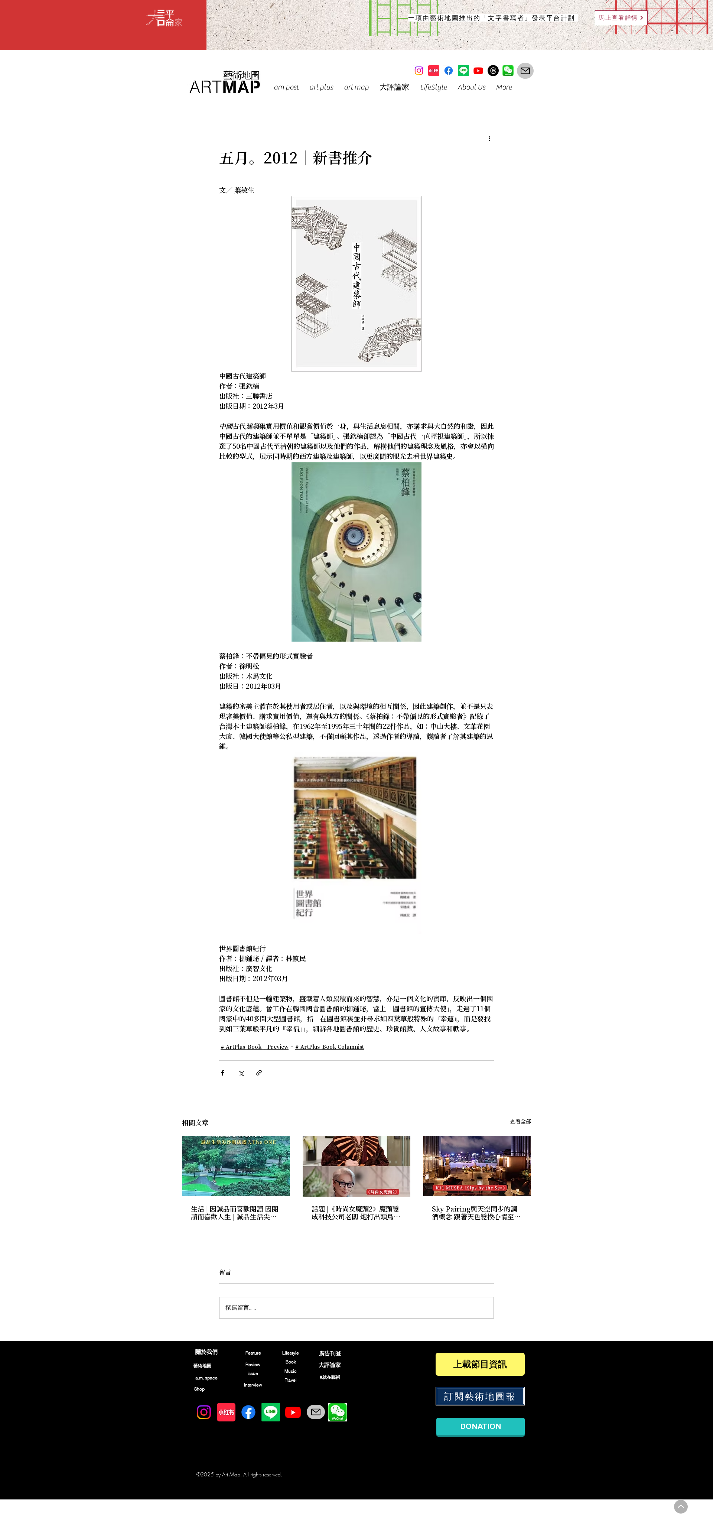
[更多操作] (489, 138)
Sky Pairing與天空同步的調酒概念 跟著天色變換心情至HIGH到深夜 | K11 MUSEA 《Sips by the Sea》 (474, 1213)
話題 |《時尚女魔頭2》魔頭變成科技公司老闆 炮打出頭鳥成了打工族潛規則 (356, 1213)
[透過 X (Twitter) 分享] (240, 1072)
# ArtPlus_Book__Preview (255, 1047)
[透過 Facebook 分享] (222, 1072)
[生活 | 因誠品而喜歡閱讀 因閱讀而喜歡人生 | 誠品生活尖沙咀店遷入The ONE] (236, 1166)
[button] (286, 87)
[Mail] (525, 71)
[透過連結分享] (259, 1072)
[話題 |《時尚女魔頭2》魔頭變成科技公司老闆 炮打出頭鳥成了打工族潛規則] (357, 1166)
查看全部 (520, 1122)
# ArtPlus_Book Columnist (329, 1047)
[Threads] (493, 70)
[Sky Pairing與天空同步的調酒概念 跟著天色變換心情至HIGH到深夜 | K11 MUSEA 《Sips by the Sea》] (477, 1166)
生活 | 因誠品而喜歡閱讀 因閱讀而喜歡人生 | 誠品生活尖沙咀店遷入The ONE (235, 1213)
